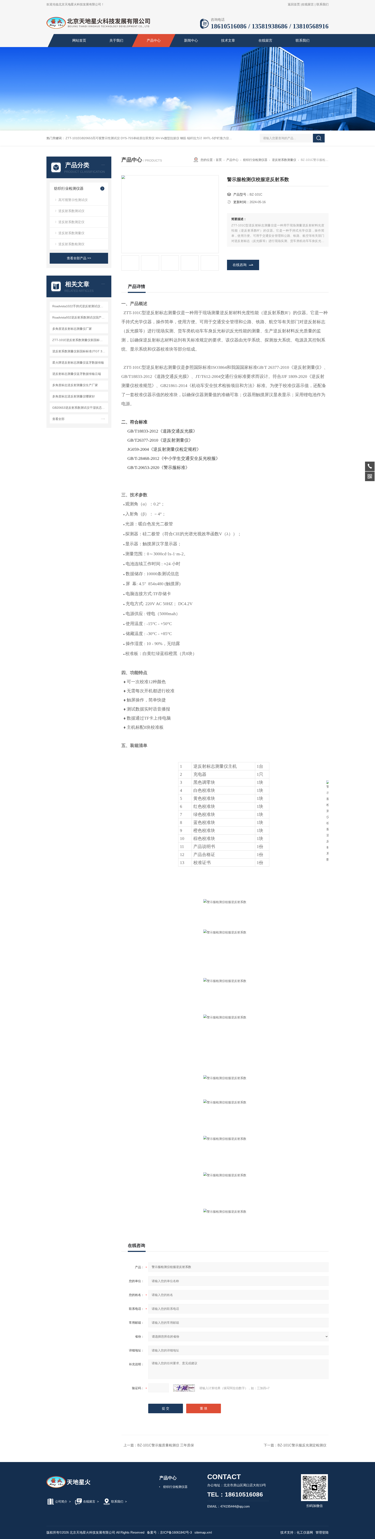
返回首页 (294, 4)
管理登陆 (322, 1532)
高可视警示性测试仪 (73, 200)
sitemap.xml (203, 1532)
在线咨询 (240, 265)
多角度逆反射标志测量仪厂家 (72, 328)
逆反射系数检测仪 (71, 244)
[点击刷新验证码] (184, 1388)
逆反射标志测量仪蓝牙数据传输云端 (76, 374)
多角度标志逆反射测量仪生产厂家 (75, 385)
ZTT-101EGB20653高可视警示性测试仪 (93, 138)
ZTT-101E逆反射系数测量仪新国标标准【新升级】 (79, 340)
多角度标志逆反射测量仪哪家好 (73, 396)
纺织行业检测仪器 (69, 188)
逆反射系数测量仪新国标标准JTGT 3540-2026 (79, 351)
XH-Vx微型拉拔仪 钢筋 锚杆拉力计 (178, 138)
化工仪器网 (305, 1532)
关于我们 (116, 40)
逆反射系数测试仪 (71, 211)
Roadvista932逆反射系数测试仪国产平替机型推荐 (79, 317)
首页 (219, 160)
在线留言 (308, 4)
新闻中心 (191, 40)
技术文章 (228, 40)
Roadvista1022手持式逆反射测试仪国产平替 (79, 306)
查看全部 (58, 419)
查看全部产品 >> (79, 258)
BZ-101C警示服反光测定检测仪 (302, 1445)
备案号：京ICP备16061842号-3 (169, 1532)
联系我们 (322, 4)
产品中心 (154, 40)
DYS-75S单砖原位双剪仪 (138, 138)
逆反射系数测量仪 (71, 233)
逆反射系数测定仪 (71, 222)
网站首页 (79, 40)
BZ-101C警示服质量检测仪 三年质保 (165, 1445)
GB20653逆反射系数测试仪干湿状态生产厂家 (79, 407)
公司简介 (61, 1501)
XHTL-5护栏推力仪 (216, 138)
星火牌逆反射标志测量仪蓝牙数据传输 (78, 362)
